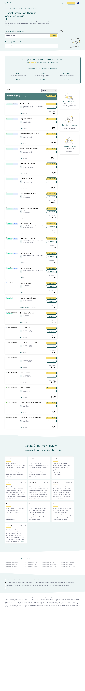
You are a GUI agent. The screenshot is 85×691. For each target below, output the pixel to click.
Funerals (23, 2)
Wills (18, 2)
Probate (28, 2)
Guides (43, 2)
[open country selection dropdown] (78, 3)
